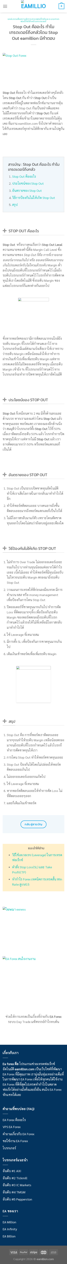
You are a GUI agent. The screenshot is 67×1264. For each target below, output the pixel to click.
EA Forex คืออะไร (14, 1120)
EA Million (9, 1222)
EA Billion (9, 1236)
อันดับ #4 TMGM (14, 1192)
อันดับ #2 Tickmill (15, 1178)
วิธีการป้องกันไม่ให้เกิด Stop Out (33, 198)
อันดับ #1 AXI (12, 1171)
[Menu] (5, 6)
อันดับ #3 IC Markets (17, 1185)
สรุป (15, 204)
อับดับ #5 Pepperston (17, 1199)
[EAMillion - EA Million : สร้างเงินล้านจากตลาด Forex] (33, 6)
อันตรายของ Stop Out (27, 190)
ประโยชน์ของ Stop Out (28, 183)
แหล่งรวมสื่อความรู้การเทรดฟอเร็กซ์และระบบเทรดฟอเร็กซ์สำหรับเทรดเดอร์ (33, 20)
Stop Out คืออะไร (24, 176)
